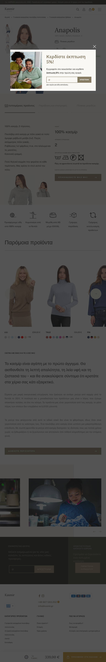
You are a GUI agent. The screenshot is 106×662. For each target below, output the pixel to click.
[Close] (93, 46)
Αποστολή (84, 80)
